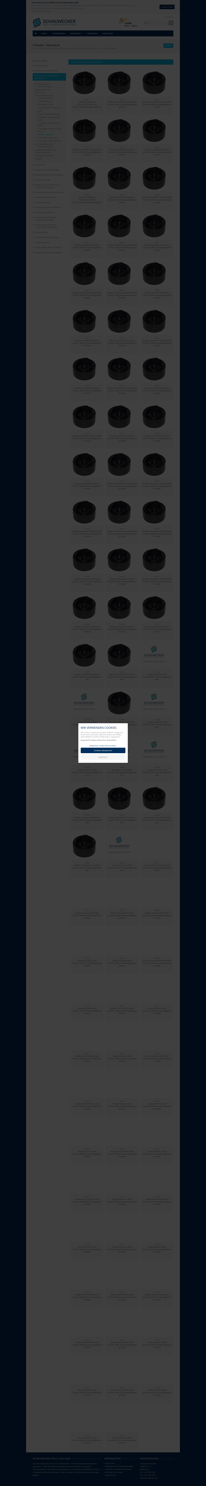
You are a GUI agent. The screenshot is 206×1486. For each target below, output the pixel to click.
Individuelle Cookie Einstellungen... (103, 746)
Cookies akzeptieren (103, 750)
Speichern (103, 757)
